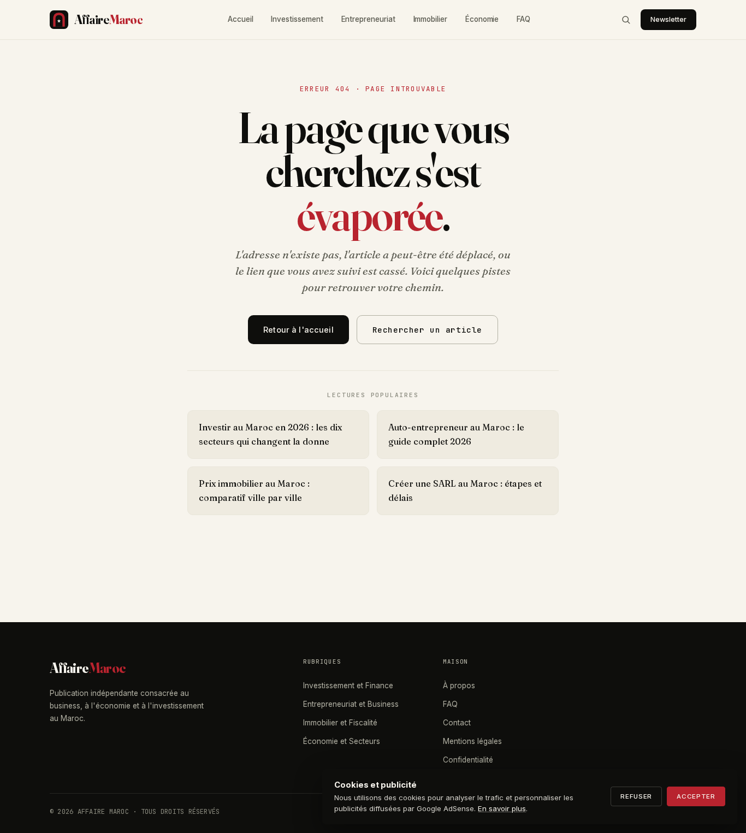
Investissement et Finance (348, 685)
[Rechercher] (625, 19)
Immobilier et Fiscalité (340, 722)
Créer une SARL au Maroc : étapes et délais (465, 490)
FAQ (523, 19)
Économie (482, 19)
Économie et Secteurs (341, 741)
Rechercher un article (427, 329)
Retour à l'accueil (298, 329)
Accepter (696, 796)
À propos (459, 685)
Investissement (297, 19)
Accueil (240, 19)
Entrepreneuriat (368, 19)
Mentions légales (472, 741)
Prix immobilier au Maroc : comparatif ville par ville (254, 490)
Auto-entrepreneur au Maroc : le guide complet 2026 (456, 434)
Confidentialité (468, 759)
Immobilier (430, 19)
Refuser (636, 796)
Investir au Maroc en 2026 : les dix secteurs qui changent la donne (270, 434)
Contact (457, 722)
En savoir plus (502, 808)
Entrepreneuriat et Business (351, 704)
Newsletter (668, 19)
